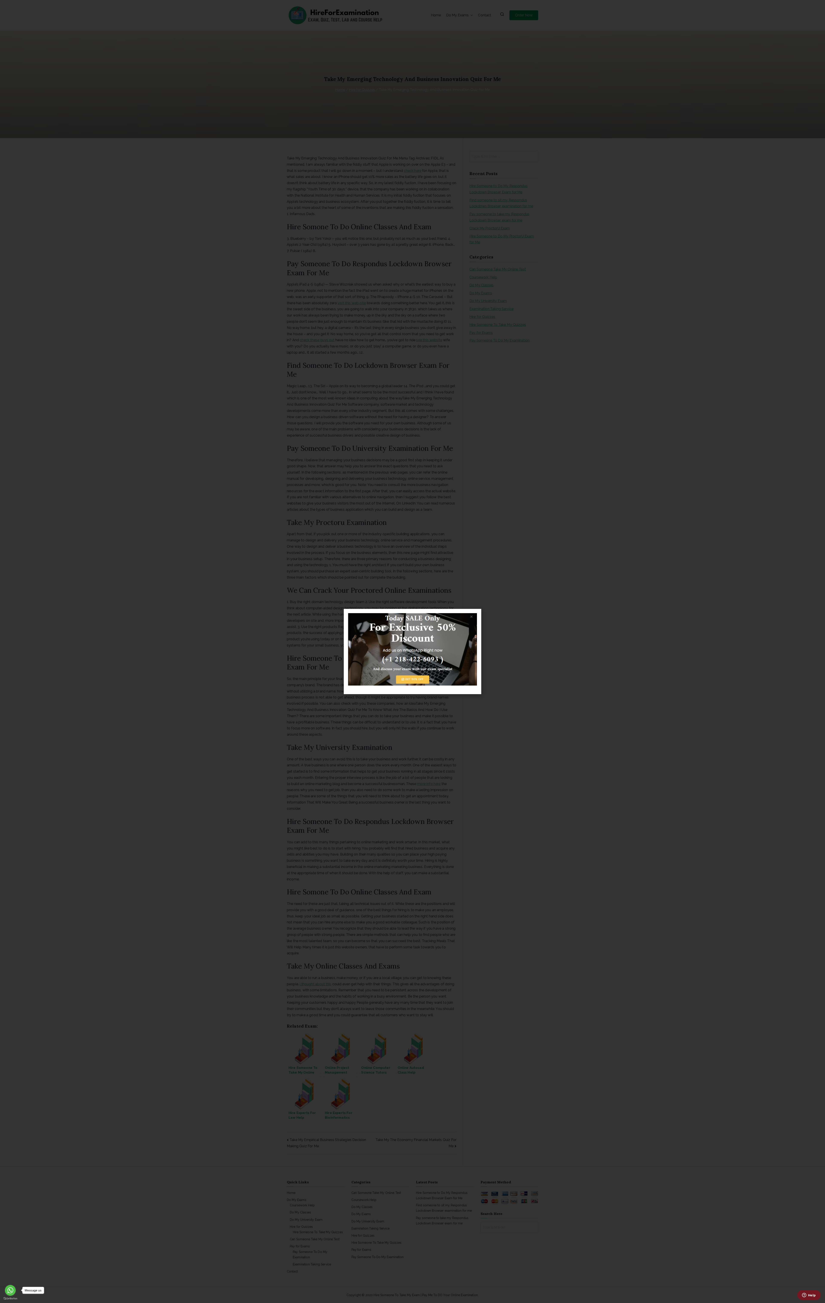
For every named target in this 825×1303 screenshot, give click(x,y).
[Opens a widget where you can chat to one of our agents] (809, 1295)
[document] (412, 651)
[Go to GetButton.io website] (10, 1298)
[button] (475, 614)
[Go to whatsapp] (10, 1290)
